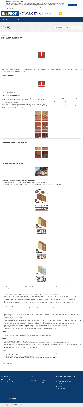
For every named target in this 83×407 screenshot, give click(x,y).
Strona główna (59, 27)
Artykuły (13, 19)
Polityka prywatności (47, 383)
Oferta (7, 19)
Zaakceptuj (72, 5)
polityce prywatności (60, 4)
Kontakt (20, 19)
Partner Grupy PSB (4, 398)
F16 (18, 404)
